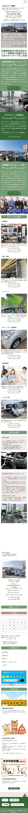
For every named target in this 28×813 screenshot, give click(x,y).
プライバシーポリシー (18, 804)
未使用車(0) (5, 652)
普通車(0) (4, 658)
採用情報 (6, 804)
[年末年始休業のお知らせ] (14, 767)
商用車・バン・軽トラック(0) (9, 662)
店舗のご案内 (15, 799)
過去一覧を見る (14, 788)
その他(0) (4, 665)
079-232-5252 (15, 14)
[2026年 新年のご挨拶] (14, 727)
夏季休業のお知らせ (8, 708)
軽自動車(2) (5, 655)
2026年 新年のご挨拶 (8, 738)
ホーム (5, 799)
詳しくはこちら (13, 136)
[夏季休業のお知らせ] (14, 698)
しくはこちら (13, 88)
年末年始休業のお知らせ (9, 779)
